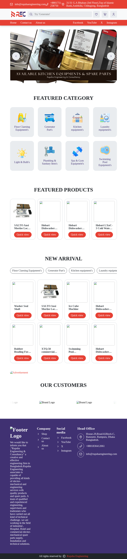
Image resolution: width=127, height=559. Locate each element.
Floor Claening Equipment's (22, 128)
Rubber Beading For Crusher (21, 350)
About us (40, 22)
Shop (44, 433)
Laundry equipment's (105, 128)
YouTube (92, 22)
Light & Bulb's (22, 162)
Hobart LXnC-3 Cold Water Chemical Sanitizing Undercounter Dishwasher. (104, 227)
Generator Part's (49, 128)
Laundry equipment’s (110, 270)
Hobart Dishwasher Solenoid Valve (50, 227)
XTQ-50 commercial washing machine (48, 350)
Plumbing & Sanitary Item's (49, 162)
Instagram (112, 22)
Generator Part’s (56, 270)
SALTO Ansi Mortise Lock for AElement (21, 227)
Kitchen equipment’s (82, 270)
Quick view (23, 234)
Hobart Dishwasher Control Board (77, 227)
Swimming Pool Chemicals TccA (75, 350)
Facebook (78, 22)
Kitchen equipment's (77, 128)
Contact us (26, 22)
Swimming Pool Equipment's (105, 162)
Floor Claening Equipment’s (27, 270)
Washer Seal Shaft (21, 307)
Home (13, 22)
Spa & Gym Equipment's (77, 162)
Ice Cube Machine (74, 307)
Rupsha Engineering (77, 556)
